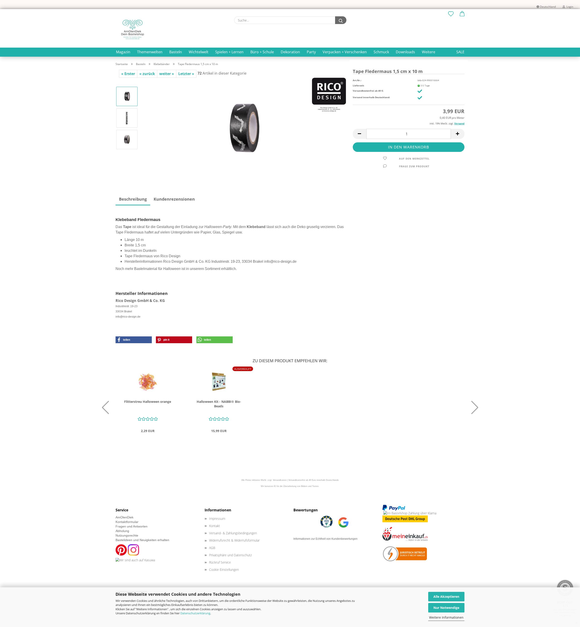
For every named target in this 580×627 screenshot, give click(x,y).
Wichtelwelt (198, 51)
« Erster (128, 73)
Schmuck (381, 51)
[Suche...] (340, 20)
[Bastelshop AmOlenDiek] (133, 29)
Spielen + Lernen (229, 51)
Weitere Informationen (446, 617)
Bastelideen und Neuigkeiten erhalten (142, 540)
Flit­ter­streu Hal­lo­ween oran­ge (147, 401)
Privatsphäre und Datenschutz (230, 555)
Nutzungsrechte (127, 535)
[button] (462, 14)
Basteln (175, 51)
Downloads (405, 51)
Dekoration (290, 51)
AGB (212, 548)
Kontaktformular (127, 522)
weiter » (166, 73)
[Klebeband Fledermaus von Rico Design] (244, 128)
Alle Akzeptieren (446, 596)
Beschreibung (133, 199)
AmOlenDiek (124, 517)
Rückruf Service (220, 562)
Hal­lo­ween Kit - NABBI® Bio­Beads (219, 403)
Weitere (428, 51)
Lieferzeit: (358, 85)
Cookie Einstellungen (224, 569)
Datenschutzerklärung (195, 613)
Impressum (217, 518)
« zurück (147, 73)
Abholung (122, 531)
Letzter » (186, 73)
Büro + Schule (262, 51)
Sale (460, 51)
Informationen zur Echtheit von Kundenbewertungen (325, 538)
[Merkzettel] (451, 14)
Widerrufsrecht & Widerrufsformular (234, 540)
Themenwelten (149, 51)
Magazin (123, 51)
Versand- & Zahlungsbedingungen (233, 533)
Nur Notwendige (446, 607)
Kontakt (214, 526)
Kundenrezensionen (174, 199)
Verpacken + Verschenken (345, 51)
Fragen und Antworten (131, 526)
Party (311, 51)
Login (569, 7)
